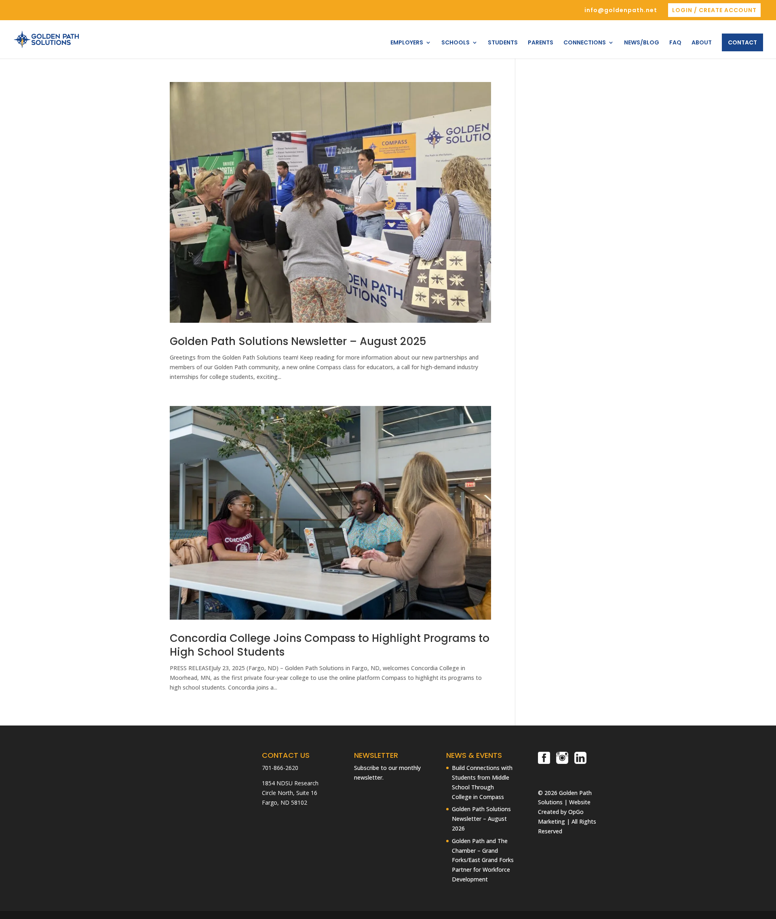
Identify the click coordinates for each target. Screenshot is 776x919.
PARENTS (540, 43)
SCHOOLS (455, 43)
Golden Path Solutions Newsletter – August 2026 (481, 818)
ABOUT (702, 43)
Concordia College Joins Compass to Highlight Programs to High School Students (329, 645)
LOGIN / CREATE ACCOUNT (714, 10)
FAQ (675, 43)
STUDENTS (503, 43)
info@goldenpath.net (620, 10)
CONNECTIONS (584, 43)
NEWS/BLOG (641, 43)
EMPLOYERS (406, 43)
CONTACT (742, 42)
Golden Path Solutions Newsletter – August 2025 (298, 341)
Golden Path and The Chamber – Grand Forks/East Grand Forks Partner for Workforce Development (483, 860)
